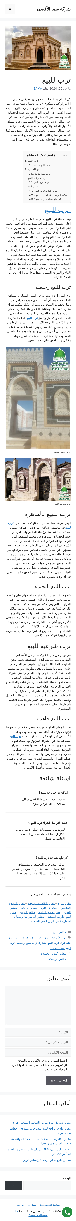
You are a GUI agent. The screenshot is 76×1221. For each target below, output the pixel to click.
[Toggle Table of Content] (63, 156)
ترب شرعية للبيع (37, 178)
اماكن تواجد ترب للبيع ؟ (45, 190)
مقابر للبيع (59, 932)
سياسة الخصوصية (50, 1204)
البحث (67, 1178)
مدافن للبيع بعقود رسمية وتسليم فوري (47, 1160)
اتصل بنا (32, 1204)
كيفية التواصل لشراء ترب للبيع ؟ (50, 195)
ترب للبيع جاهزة (41, 182)
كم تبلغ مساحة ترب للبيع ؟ (47, 199)
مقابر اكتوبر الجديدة (53, 953)
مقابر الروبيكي (57, 959)
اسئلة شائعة (34, 186)
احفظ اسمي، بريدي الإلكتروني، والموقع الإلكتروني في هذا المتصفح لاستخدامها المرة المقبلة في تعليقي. (39, 1065)
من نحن (20, 1204)
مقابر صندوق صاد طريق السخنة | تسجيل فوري (41, 1122)
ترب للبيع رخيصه (41, 165)
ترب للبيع (32, 160)
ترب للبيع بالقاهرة (38, 169)
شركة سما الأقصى (54, 8)
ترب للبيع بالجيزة (41, 173)
